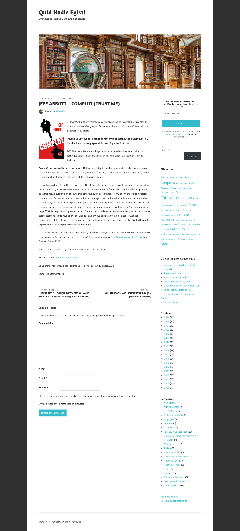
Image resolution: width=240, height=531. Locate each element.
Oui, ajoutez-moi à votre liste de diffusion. (63, 403)
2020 (167, 342)
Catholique (170, 198)
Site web (43, 387)
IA (190, 210)
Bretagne (165, 192)
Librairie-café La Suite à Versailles (180, 265)
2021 (167, 338)
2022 (167, 334)
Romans (168, 473)
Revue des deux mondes (176, 277)
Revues (185, 234)
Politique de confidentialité (174, 501)
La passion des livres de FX (177, 290)
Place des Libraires (173, 273)
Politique (166, 234)
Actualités (169, 403)
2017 (167, 354)
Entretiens (181, 205)
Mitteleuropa (184, 224)
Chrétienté (184, 198)
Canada (179, 192)
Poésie (167, 448)
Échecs (164, 244)
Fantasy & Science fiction (176, 432)
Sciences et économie (174, 481)
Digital (194, 198)
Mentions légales (169, 496)
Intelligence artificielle (168, 215)
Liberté (184, 220)
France (193, 205)
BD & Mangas (171, 411)
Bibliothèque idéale (173, 415)
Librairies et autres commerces (179, 436)
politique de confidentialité (176, 134)
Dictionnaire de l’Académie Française (181, 285)
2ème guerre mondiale (175, 177)
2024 (167, 325)
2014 (167, 367)
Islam (179, 215)
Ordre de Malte (179, 229)
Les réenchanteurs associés (177, 281)
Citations (168, 423)
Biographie (169, 419)
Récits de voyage (172, 460)
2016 (167, 359)
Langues (176, 220)
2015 (167, 363)
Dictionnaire (169, 427)
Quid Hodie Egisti (62, 12)
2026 (167, 317)
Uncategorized (65, 98)
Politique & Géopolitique (176, 456)
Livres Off (169, 269)
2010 (167, 383)
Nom (42, 369)
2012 (167, 375)
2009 (167, 387)
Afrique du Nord (180, 183)
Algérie (192, 183)
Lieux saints (192, 220)
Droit (163, 205)
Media (175, 224)
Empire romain (170, 205)
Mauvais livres (171, 444)
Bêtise (173, 192)
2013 (167, 371)
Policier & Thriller (172, 452)
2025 (167, 321)
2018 (167, 350)
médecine (196, 224)
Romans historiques (173, 477)
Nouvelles (165, 229)
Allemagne (165, 187)
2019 (167, 346)
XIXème (189, 239)
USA (177, 239)
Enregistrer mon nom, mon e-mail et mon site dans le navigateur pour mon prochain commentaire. (89, 396)
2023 (167, 330)
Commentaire (46, 323)
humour (178, 210)
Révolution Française (167, 239)
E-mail (43, 378)
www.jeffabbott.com (67, 257)
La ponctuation (171, 302)
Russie (197, 234)
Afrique (166, 182)
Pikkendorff (62, 111)
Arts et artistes (171, 407)
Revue (167, 469)
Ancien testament (178, 187)
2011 (167, 379)
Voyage (183, 239)
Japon (186, 215)
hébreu (185, 210)
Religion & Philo (171, 465)
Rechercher (166, 150)
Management (166, 224)
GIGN (162, 210)
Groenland (169, 210)
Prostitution (176, 235)
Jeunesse (166, 219)
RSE (191, 235)
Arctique (189, 188)
